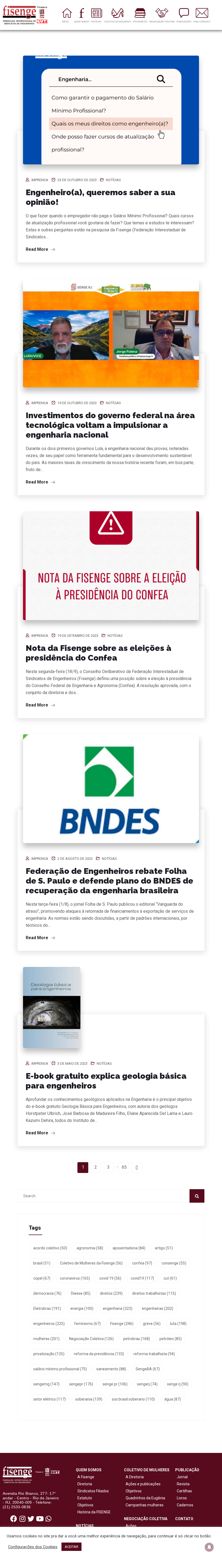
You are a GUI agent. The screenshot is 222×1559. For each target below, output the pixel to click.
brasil (41, 1263)
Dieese (80, 1293)
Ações (130, 1526)
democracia (47, 1293)
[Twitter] (31, 1519)
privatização (48, 1354)
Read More (37, 249)
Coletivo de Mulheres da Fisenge (91, 1263)
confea (142, 1263)
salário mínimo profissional (60, 1369)
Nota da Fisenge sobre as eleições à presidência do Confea (98, 652)
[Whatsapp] (48, 1519)
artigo (164, 1248)
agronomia (90, 1248)
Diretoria (84, 1484)
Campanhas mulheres (144, 1505)
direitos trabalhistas (154, 1293)
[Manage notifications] (209, 1547)
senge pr (115, 1384)
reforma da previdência (99, 1354)
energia (81, 1308)
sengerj (147, 1384)
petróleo (170, 1339)
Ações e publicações (142, 1484)
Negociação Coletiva (91, 1339)
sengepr (81, 1384)
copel (41, 1278)
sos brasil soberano (133, 1399)
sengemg (46, 1384)
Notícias (113, 180)
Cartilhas (184, 1491)
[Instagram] (22, 1519)
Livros (182, 1498)
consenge (174, 1263)
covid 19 (110, 1278)
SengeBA (148, 1369)
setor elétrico (49, 1399)
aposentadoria (129, 1248)
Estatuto (84, 1498)
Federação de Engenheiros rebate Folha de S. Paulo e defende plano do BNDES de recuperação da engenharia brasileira (109, 880)
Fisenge (121, 1323)
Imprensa (39, 180)
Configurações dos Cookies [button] (32, 1546)
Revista (183, 1484)
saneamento (111, 1369)
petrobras (136, 1339)
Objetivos (84, 1505)
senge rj (177, 1384)
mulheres (46, 1339)
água (172, 1399)
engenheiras (157, 1308)
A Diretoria (134, 1477)
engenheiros (49, 1323)
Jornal (182, 1477)
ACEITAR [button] (71, 1547)
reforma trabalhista (154, 1354)
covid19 (142, 1278)
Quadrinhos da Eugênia (144, 1498)
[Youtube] (40, 1519)
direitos (111, 1293)
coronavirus (75, 1278)
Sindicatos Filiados (92, 1491)
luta (178, 1323)
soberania (88, 1399)
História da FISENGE (93, 1512)
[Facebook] (14, 1519)
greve (152, 1323)
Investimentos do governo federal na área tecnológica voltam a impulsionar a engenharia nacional (110, 425)
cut (170, 1278)
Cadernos (185, 1505)
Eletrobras (47, 1308)
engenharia (117, 1308)
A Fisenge (85, 1477)
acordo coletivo (50, 1248)
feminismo (87, 1323)
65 (124, 1167)
